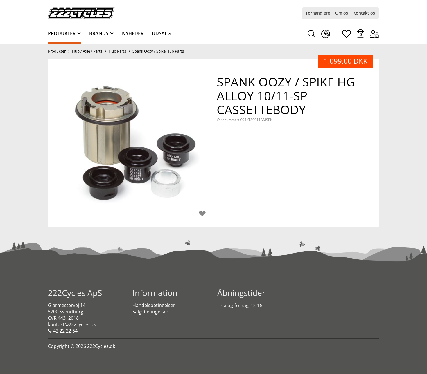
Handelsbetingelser (153, 305)
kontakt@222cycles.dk (72, 324)
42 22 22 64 (65, 331)
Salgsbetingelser (150, 311)
